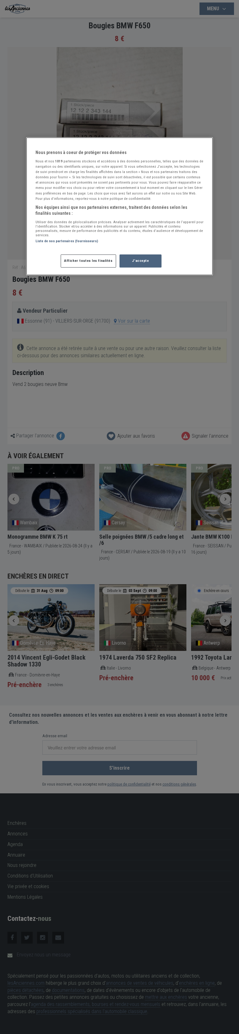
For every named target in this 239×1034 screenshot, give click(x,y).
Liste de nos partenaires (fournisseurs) (66, 241)
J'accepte (140, 261)
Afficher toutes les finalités (88, 261)
